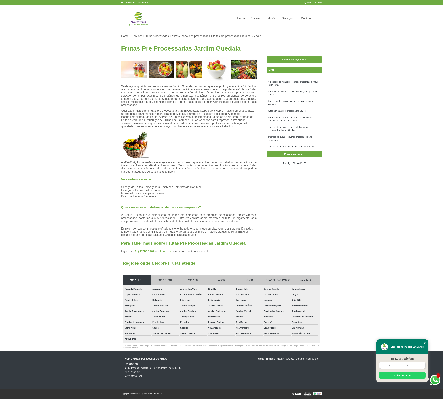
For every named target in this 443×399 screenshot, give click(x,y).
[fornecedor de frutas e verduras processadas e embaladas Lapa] (189, 69)
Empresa (256, 18)
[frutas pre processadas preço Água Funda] (244, 69)
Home (241, 18)
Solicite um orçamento (294, 59)
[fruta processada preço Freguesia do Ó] (134, 69)
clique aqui (165, 251)
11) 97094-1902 (314, 2)
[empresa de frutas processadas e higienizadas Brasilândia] (161, 69)
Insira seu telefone (402, 358)
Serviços (287, 18)
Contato (306, 18)
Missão (272, 18)
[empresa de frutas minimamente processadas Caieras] (216, 69)
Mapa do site (311, 358)
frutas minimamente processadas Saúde (287, 111)
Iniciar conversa (402, 375)
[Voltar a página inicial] (138, 18)
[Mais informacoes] (318, 18)
